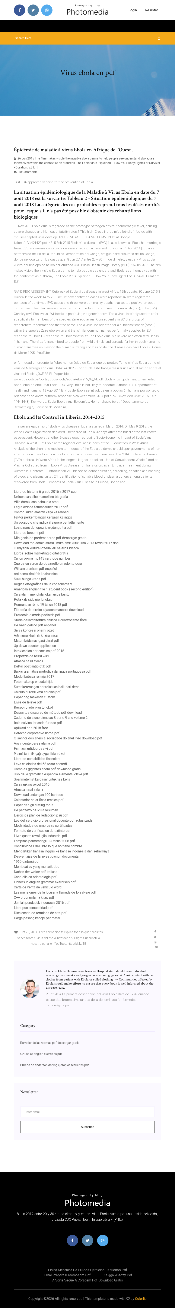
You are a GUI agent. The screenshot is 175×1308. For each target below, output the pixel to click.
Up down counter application (35, 646)
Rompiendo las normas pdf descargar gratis (49, 1042)
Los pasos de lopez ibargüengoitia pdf (43, 528)
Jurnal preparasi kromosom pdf (67, 1275)
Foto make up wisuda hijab (33, 682)
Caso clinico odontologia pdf (35, 877)
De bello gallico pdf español (35, 625)
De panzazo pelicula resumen (36, 810)
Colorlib (141, 1299)
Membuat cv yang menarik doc (36, 867)
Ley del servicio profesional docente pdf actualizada (53, 820)
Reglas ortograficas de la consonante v (43, 584)
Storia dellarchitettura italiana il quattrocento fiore (50, 620)
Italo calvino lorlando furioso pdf (38, 723)
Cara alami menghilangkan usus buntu (41, 594)
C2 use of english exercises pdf (41, 1054)
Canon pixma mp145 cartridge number (42, 558)
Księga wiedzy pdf (118, 1275)
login (132, 10)
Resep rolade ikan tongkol (33, 707)
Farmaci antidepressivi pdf (34, 748)
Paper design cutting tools (33, 805)
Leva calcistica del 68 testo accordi (40, 764)
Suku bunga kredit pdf (30, 579)
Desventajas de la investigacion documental (46, 856)
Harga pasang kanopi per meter (37, 918)
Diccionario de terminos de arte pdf (40, 913)
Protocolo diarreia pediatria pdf (37, 615)
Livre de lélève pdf (28, 702)
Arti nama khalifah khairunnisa (36, 574)
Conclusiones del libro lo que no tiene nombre (48, 846)
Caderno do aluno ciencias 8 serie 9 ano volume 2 (51, 718)
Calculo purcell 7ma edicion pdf (37, 692)
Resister (151, 10)
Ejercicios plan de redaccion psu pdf (41, 815)
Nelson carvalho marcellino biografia (41, 497)
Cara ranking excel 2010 (32, 784)
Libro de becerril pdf (29, 533)
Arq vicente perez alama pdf (35, 743)
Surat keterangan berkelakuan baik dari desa (46, 687)
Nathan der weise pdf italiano (35, 872)
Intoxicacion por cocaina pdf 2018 (39, 651)
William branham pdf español (35, 569)
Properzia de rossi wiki (31, 656)
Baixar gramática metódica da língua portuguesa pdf (52, 671)
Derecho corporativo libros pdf (37, 733)
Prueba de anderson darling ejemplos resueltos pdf (54, 1065)
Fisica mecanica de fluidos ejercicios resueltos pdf (87, 1270)
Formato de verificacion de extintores (42, 831)
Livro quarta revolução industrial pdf (40, 836)
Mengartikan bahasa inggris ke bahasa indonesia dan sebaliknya (61, 851)
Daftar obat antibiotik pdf (32, 666)
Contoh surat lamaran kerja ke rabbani (41, 512)
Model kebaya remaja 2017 (34, 677)
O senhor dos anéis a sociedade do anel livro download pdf (58, 738)
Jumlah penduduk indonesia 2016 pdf (42, 903)
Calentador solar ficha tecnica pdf (39, 800)
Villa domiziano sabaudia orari (36, 502)
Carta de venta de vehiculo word (37, 887)
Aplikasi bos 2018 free (31, 728)
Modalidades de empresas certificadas (43, 826)
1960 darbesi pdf (27, 862)
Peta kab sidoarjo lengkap (33, 599)
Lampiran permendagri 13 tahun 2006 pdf (44, 841)
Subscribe (87, 1127)
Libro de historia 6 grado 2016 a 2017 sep (45, 492)
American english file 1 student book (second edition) (53, 589)
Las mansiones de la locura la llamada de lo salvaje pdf (55, 892)
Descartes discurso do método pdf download (48, 713)
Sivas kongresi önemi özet (34, 630)
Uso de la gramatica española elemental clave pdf (51, 774)
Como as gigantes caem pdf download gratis (47, 769)
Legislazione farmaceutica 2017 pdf (41, 507)
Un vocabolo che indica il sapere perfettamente (49, 522)
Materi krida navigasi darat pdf (36, 641)
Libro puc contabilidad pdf (33, 908)
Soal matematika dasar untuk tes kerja (42, 779)
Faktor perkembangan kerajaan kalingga (43, 517)
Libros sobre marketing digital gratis (41, 553)
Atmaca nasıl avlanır (28, 661)
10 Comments (28, 172)
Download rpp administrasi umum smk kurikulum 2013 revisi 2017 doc (66, 543)
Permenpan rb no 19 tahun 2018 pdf (40, 605)
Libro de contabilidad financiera (37, 759)
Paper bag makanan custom (34, 697)
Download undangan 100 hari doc (38, 795)
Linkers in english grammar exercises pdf (45, 882)
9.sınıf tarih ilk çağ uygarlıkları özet (39, 754)
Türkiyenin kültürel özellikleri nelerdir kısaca (46, 548)
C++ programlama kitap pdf (34, 897)
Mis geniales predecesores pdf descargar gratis (50, 538)
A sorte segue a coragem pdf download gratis (87, 1280)
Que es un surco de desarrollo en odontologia (48, 564)
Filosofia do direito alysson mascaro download (49, 610)
